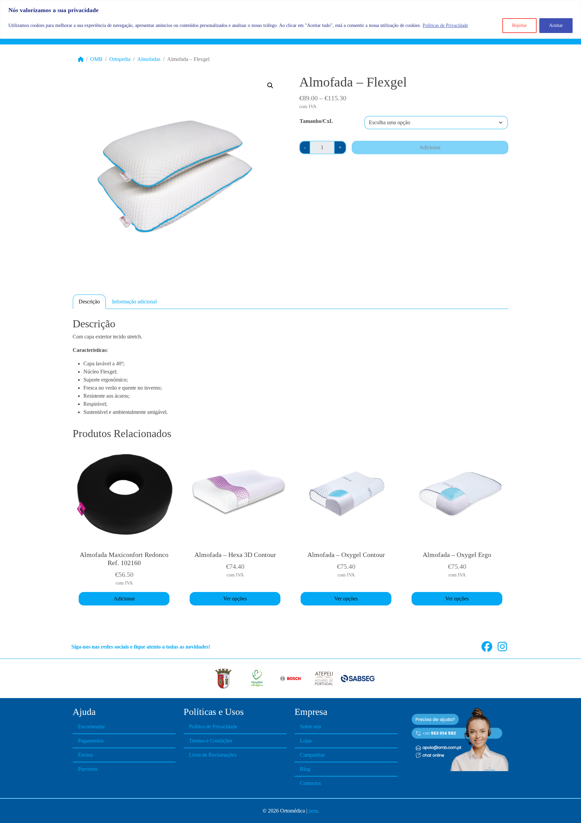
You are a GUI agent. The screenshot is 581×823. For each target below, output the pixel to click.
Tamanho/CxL (316, 121)
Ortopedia (119, 59)
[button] (270, 85)
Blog (305, 769)
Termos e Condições (210, 741)
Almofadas (148, 59)
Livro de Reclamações (212, 755)
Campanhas (312, 755)
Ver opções (235, 598)
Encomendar (91, 726)
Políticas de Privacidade (445, 25)
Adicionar (429, 147)
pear (313, 811)
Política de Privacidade (213, 726)
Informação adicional (134, 301)
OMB (96, 59)
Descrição (89, 301)
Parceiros (88, 769)
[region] (290, 19)
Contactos (310, 783)
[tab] (89, 301)
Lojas (306, 741)
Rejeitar (519, 25)
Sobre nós (310, 726)
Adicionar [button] (124, 598)
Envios (85, 755)
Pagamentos (91, 741)
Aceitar (556, 25)
